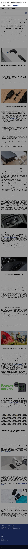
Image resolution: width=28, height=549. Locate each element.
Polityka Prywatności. (19, 3)
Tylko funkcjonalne (9, 5)
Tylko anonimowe (3, 5)
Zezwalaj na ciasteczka (16, 5)
